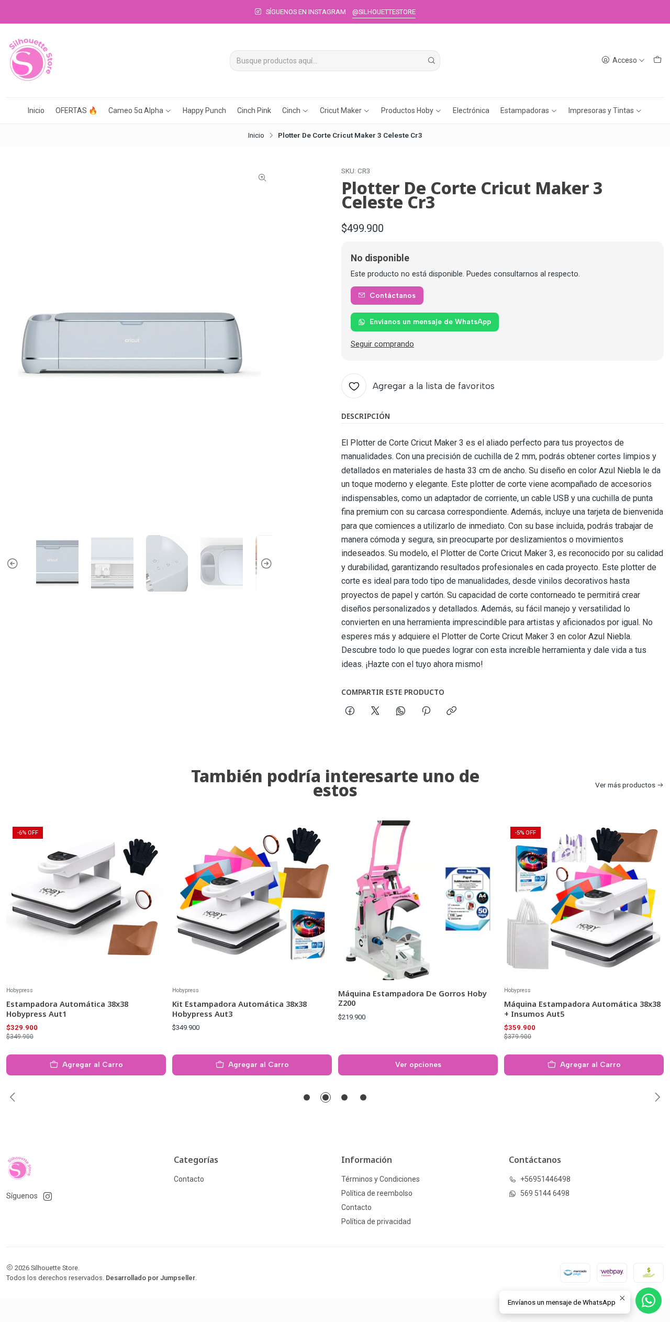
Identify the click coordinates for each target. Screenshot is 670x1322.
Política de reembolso (376, 1193)
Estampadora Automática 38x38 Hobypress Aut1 (67, 1008)
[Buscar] (431, 60)
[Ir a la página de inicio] (30, 60)
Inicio (36, 110)
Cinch (291, 110)
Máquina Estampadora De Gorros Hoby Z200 (412, 998)
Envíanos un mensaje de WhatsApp (430, 321)
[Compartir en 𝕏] (375, 711)
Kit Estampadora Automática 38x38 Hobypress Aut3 (239, 1008)
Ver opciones (418, 1064)
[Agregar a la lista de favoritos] (147, 900)
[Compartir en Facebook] (350, 711)
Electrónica (471, 110)
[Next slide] (265, 563)
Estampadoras (524, 110)
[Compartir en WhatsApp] (400, 711)
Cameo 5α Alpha (135, 110)
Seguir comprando (382, 344)
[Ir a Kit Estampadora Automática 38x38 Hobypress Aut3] (252, 900)
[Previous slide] (14, 563)
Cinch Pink (254, 110)
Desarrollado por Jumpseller (150, 1278)
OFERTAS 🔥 (76, 110)
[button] (306, 1097)
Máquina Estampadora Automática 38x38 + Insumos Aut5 (582, 1008)
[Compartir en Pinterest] (426, 711)
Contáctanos (393, 295)
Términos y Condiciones (380, 1179)
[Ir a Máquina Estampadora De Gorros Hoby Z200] (418, 900)
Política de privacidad (376, 1221)
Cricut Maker (341, 110)
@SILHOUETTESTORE (384, 12)
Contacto (189, 1179)
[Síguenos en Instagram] (47, 1196)
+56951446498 (545, 1179)
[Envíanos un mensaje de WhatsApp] (648, 1300)
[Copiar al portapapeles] (451, 711)
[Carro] (657, 60)
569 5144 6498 (545, 1193)
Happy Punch (204, 110)
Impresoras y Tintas (601, 110)
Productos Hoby (407, 110)
